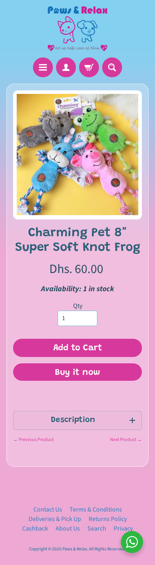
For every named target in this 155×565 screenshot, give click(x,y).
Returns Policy (108, 519)
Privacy (123, 528)
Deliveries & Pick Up (55, 519)
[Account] (66, 67)
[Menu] (43, 67)
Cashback (35, 528)
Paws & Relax (74, 549)
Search (96, 528)
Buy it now (77, 372)
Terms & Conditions (96, 509)
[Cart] (89, 67)
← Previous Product (33, 439)
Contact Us (47, 509)
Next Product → (126, 439)
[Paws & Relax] (77, 28)
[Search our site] (112, 67)
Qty (77, 306)
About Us (68, 528)
